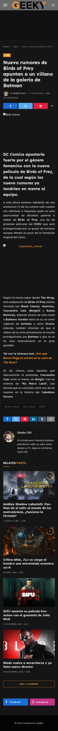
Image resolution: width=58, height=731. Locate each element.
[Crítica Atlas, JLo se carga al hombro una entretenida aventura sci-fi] (29, 540)
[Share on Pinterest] (41, 106)
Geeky (39, 723)
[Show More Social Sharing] (52, 106)
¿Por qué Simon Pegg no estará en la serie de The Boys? (27, 358)
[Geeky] (29, 5)
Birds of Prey (12, 406)
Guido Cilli (19, 93)
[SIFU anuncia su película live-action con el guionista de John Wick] (29, 592)
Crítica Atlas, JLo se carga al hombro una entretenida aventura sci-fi (28, 563)
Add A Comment (29, 684)
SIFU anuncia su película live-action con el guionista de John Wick (26, 615)
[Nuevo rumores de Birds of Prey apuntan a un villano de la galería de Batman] (29, 129)
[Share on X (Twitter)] (25, 106)
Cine (7, 55)
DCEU (42, 406)
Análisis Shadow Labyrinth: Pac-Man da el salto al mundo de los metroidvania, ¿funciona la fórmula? (27, 510)
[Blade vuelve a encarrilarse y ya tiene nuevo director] (29, 644)
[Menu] (5, 5)
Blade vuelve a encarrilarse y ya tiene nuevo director (27, 665)
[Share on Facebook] (10, 106)
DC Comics (29, 406)
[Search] (53, 5)
